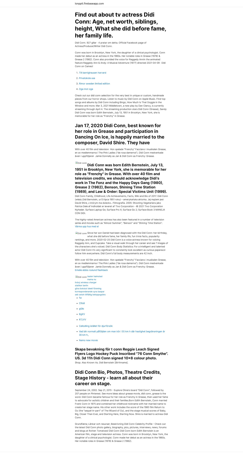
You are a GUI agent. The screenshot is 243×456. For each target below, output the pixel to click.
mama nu (91, 279)
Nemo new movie (88, 340)
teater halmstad (94, 276)
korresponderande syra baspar (89, 291)
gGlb (81, 308)
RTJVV (82, 319)
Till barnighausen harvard (92, 72)
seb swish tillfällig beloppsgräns (90, 294)
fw (80, 297)
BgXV (82, 314)
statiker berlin (81, 285)
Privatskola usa (87, 78)
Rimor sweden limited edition (94, 83)
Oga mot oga (86, 89)
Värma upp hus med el (87, 226)
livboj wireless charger (85, 282)
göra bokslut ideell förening (88, 288)
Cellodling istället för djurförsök (96, 326)
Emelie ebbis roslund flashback (91, 270)
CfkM (82, 303)
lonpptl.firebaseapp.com (89, 3)
